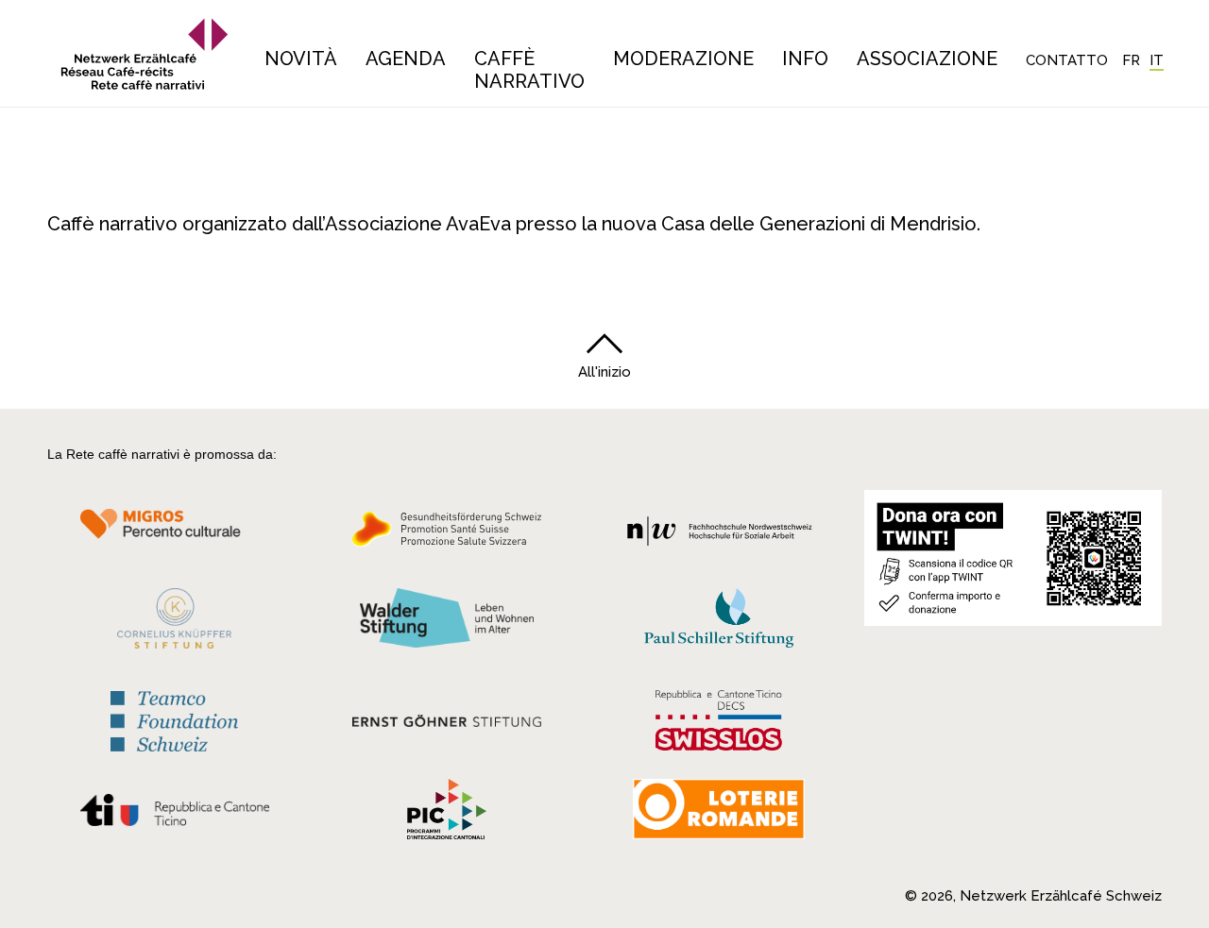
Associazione (927, 58)
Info (805, 58)
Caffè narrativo (529, 70)
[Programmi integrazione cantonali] (446, 813)
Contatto (1067, 60)
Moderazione (683, 58)
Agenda (406, 58)
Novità (300, 58)
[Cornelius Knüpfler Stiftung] (174, 623)
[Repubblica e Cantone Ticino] (174, 814)
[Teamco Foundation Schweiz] (174, 718)
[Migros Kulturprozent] (174, 534)
